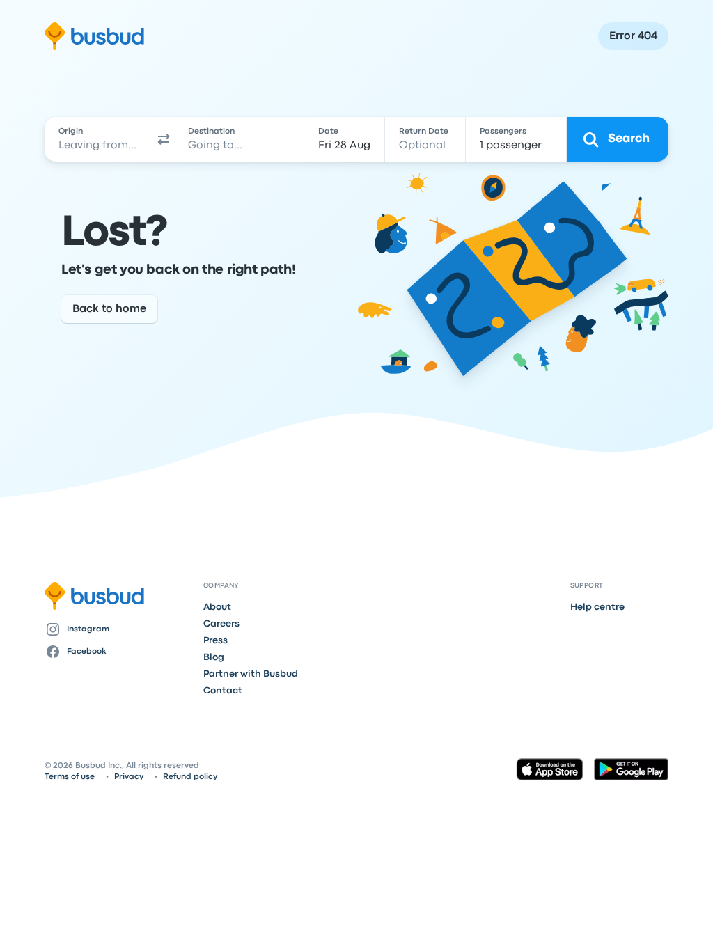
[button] (163, 139)
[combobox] (98, 139)
